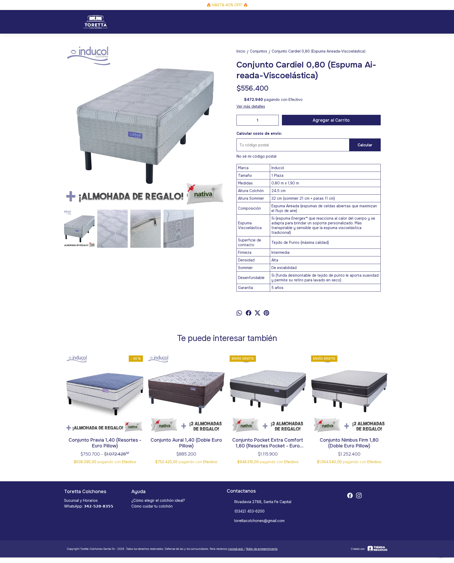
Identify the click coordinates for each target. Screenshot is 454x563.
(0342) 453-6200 (249, 511)
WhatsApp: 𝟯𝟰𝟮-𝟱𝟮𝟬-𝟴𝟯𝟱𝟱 (88, 506)
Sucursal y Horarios (81, 500)
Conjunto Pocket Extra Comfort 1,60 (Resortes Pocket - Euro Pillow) (267, 443)
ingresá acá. (236, 548)
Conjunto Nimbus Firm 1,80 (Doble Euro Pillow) (349, 443)
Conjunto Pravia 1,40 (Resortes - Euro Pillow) (105, 443)
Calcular (365, 145)
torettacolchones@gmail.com (259, 520)
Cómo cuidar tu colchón (152, 506)
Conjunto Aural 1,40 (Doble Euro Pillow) (186, 443)
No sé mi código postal (256, 156)
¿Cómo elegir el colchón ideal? (158, 500)
